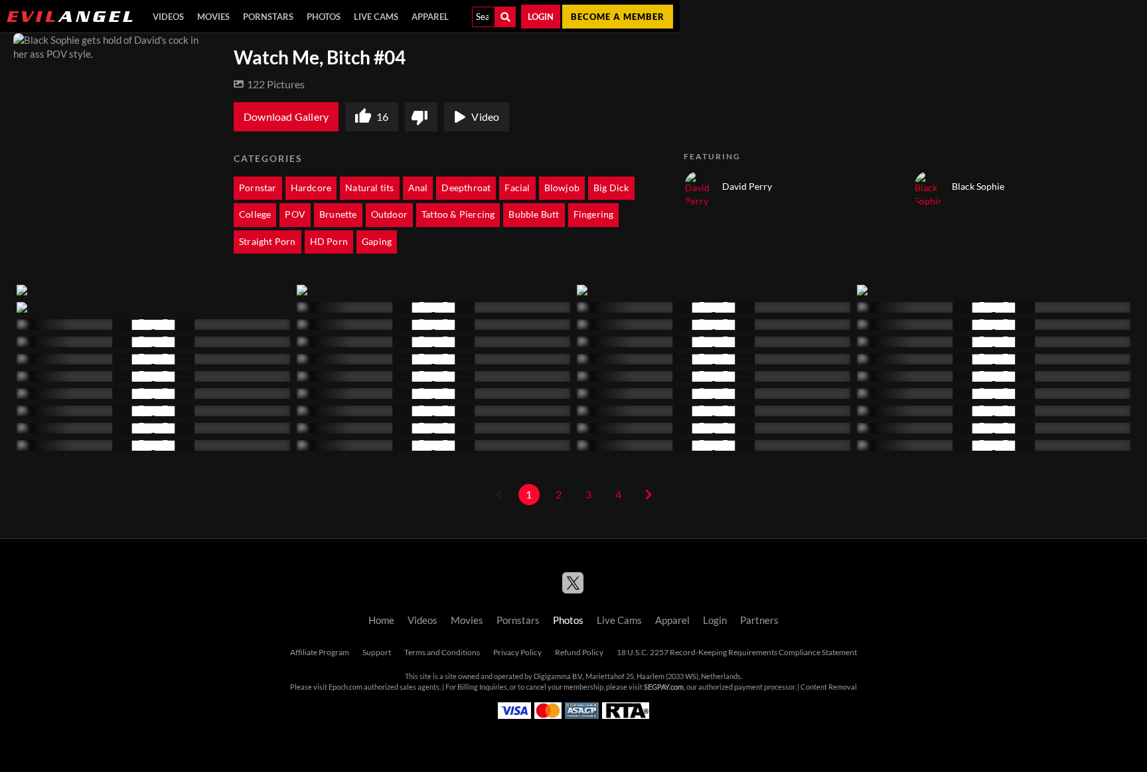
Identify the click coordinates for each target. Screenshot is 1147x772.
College (255, 214)
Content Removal (829, 687)
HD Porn (329, 241)
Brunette (338, 214)
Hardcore (311, 188)
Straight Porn (267, 241)
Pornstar (258, 188)
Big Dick (611, 188)
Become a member (617, 16)
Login (541, 16)
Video (485, 117)
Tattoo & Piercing (458, 214)
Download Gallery (286, 117)
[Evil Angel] (70, 16)
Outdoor (389, 214)
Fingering (594, 214)
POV (295, 214)
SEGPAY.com (664, 687)
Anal (418, 188)
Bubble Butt (533, 214)
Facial (517, 188)
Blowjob (561, 188)
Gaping (377, 241)
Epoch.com (345, 687)
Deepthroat (466, 188)
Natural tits (369, 188)
